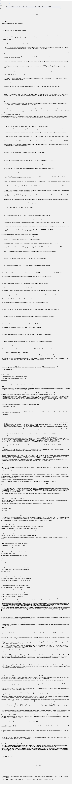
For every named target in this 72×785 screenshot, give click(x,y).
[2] (1, 776)
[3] (44, 672)
